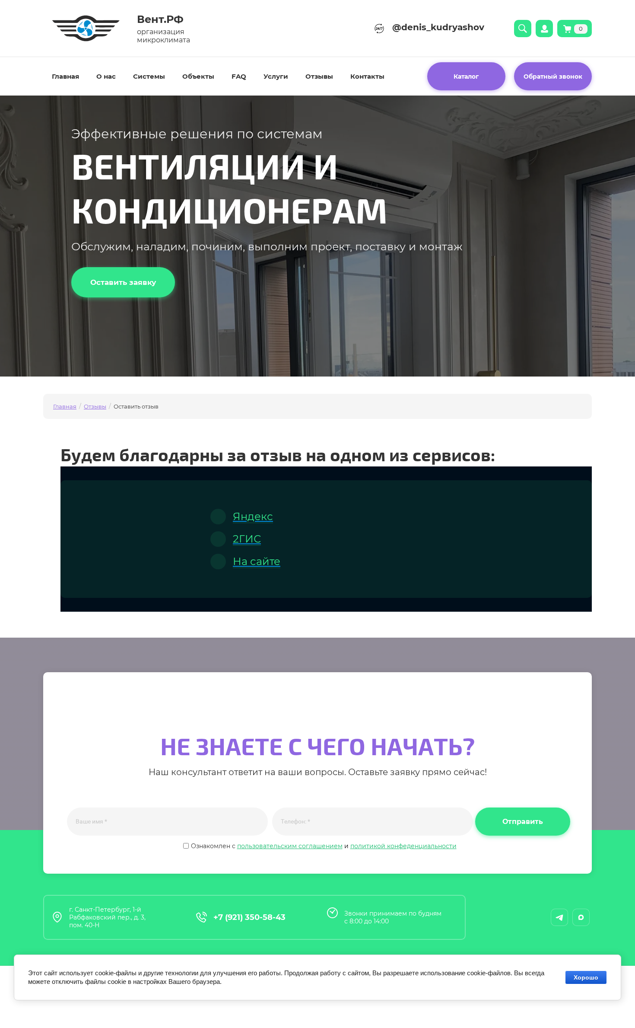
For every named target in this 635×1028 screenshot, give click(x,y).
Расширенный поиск (522, 28)
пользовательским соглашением (290, 846)
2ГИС (247, 539)
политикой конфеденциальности (403, 846)
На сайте (256, 561)
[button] (553, 76)
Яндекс (253, 516)
